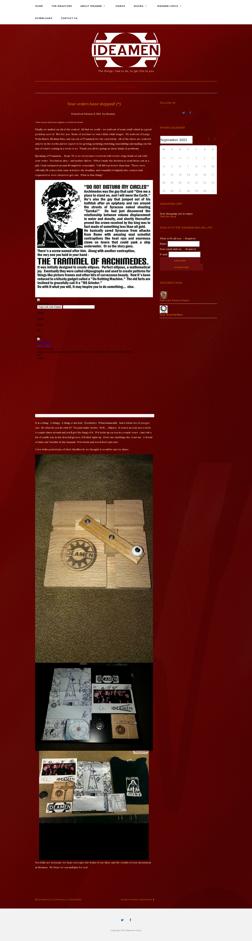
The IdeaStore (61, 6)
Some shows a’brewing (137, 899)
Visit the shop (168, 216)
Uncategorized (126, 87)
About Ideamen (91, 6)
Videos (120, 6)
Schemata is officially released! (59, 899)
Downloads (43, 18)
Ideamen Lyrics (167, 6)
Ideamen (110, 113)
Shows (138, 6)
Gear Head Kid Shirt (171, 314)
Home (39, 6)
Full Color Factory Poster (174, 300)
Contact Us (69, 18)
